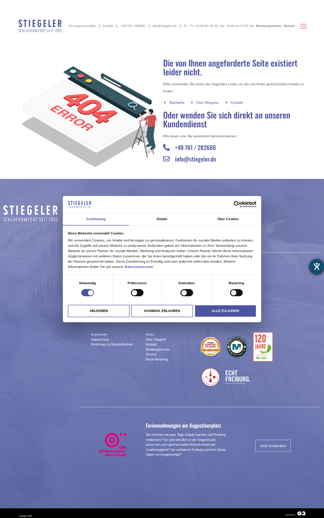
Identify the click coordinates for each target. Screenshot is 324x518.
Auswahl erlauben (162, 311)
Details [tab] (162, 219)
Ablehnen (98, 311)
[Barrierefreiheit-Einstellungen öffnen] (316, 266)
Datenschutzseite (139, 267)
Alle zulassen (225, 311)
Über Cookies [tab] (228, 219)
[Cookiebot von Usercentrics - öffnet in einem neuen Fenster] (237, 204)
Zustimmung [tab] (96, 219)
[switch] (137, 292)
